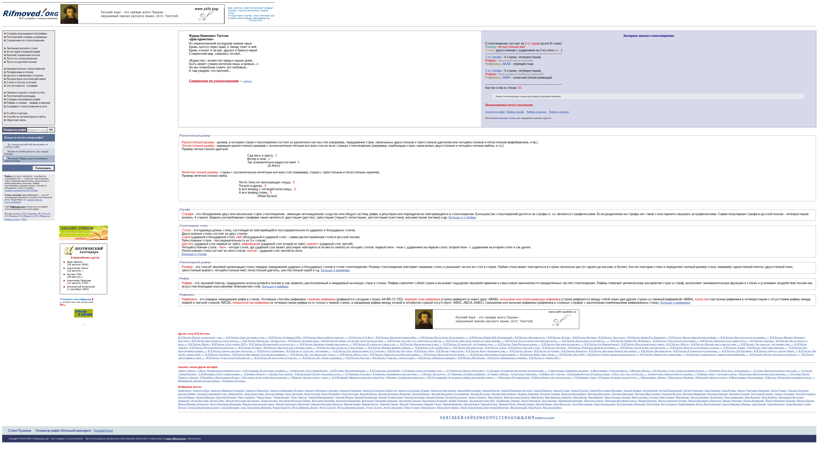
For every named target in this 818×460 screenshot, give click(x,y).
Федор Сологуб (327, 407)
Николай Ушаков (525, 404)
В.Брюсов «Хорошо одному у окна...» (310, 377)
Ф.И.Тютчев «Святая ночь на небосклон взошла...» (396, 354)
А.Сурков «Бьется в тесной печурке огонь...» (776, 370)
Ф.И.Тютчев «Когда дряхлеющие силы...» (487, 351)
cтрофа (496, 57)
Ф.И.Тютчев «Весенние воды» (468, 347)
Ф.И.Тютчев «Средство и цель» (524, 347)
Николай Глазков (352, 404)
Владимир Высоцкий (622, 394)
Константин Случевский (435, 401)
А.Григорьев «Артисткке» (524, 374)
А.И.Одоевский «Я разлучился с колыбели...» (265, 370)
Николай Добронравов (411, 404)
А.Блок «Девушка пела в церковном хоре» (219, 370)
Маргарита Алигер (593, 401)
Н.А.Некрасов (26, 216)
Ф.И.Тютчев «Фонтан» (559, 337)
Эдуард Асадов (374, 407)
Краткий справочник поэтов (23, 55)
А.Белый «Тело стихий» (280, 374)
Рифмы (602, 283)
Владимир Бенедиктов (599, 394)
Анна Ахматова (712, 390)
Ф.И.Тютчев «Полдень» (358, 358)
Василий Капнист (421, 394)
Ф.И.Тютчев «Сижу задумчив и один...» (246, 337)
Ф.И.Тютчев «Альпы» (734, 347)
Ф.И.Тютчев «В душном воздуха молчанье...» (696, 351)
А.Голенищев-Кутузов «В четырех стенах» (589, 374)
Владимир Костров (671, 394)
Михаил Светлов (805, 401)
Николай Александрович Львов (258, 404)
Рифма (8, 176)
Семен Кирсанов (775, 404)
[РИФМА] (30, 20)
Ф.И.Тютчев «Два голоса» (612, 337)
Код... (63, 304)
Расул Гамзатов (669, 404)
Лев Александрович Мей (481, 401)
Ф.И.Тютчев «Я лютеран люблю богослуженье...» (593, 347)
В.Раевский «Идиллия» (233, 381)
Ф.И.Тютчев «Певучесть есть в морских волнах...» (289, 347)
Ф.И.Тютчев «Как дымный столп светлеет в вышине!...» (260, 354)
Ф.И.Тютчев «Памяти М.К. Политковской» (491, 337)
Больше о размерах (335, 270)
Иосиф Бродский (199, 401)
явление (258, 8)
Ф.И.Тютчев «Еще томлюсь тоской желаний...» (494, 354)
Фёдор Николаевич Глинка (350, 407)
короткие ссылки (507, 118)
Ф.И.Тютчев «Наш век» (762, 341)
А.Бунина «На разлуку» (434, 374)
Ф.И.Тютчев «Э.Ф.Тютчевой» (737, 351)
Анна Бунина (729, 390)
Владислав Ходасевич (762, 394)
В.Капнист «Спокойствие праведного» (406, 377)
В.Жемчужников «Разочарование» (746, 377)
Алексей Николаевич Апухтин (516, 390)
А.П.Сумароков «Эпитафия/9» (385, 370)
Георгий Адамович (805, 394)
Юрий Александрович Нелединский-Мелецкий (484, 407)
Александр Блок (201, 390)
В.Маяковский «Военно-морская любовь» (199, 381)
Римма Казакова (686, 404)
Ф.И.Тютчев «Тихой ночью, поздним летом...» (644, 347)
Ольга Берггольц (561, 404)
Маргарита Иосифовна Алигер (621, 401)
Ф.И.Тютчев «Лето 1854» (572, 354)
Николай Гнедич (370, 404)
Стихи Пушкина (19, 430)
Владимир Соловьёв (739, 394)
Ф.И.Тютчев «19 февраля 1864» (285, 337)
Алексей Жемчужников (469, 390)
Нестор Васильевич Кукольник (225, 404)
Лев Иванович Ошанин (507, 401)
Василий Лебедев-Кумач (504, 394)
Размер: (491, 47)
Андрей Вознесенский (670, 390)
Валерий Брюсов (368, 394)
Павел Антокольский (604, 404)
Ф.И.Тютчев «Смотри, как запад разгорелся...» (231, 351)
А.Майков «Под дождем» (552, 374)
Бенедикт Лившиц (274, 394)
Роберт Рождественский (708, 404)
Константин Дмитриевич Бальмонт (379, 401)
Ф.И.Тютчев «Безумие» (554, 347)
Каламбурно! (103, 430)
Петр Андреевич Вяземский (631, 404)
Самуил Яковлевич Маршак (736, 404)
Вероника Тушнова (550, 394)
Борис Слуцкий (312, 394)
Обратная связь (16, 120)
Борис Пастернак (294, 394)
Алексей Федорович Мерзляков (606, 390)
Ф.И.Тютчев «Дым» (424, 351)
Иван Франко (682, 397)
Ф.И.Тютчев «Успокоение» (271, 351)
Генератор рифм (14, 129)
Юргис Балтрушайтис (448, 407)
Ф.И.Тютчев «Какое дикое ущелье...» (538, 354)
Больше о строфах (462, 217)
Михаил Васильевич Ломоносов (704, 401)
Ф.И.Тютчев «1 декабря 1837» (544, 358)
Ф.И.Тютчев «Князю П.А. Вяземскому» (647, 337)
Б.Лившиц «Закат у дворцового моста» (717, 374)
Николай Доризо (432, 404)
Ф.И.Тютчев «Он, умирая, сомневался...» (323, 358)
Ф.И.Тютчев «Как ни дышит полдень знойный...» (694, 337)
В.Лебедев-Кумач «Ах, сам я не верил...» (552, 377)
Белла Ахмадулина (254, 394)
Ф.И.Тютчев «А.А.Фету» (361, 337)
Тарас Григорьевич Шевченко (256, 407)
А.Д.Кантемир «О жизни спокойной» (467, 374)
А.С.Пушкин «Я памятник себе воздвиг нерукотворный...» (516, 370)
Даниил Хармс (263, 397)
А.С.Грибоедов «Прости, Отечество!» (465, 370)
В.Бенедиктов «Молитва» (681, 377)
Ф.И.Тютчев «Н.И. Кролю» (471, 358)
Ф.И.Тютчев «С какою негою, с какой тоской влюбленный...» (717, 354)
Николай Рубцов (507, 404)
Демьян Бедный (281, 397)
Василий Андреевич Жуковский (394, 394)
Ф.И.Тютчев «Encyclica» (399, 351)
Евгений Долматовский (391, 397)
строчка (242, 10)
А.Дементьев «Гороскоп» (358, 374)
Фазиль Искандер (281, 407)
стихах (512, 87)
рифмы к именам (40, 102)
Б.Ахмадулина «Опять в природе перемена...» (671, 374)
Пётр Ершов (653, 404)
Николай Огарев (489, 404)
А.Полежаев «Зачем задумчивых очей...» (423, 370)
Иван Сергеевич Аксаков (617, 397)
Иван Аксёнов (495, 397)
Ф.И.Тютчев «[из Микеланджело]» (602, 344)
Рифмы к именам (536, 111)
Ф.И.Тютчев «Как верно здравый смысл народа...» (325, 344)
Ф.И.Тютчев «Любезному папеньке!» (437, 358)
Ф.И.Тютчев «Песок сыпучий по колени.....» (446, 354)
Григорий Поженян (226, 397)
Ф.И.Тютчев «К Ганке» (250, 347)
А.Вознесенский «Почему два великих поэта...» (319, 374)
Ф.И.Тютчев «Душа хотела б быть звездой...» (229, 358)
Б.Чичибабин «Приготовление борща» (220, 377)
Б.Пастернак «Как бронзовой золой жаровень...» (763, 374)
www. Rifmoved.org (176, 438)
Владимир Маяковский (694, 394)
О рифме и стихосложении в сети (27, 106)
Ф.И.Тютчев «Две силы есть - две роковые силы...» (767, 344)
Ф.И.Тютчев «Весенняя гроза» (530, 337)
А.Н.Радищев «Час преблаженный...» (349, 370)
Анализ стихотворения (507, 96)
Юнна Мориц (428, 407)
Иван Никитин (595, 397)
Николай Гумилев (389, 404)
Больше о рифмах (275, 286)
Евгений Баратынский (366, 397)
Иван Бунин (537, 397)
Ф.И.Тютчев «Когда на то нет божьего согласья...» (696, 347)
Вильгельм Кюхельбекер (573, 394)
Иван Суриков (667, 397)
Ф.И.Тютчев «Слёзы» (496, 347)
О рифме (32, 85)
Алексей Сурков (561, 390)
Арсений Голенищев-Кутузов (211, 394)
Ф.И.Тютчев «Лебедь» (678, 344)
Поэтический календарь (21, 96)
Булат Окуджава (350, 394)
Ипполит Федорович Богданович (242, 401)
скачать (247, 81)
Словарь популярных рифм (23, 99)
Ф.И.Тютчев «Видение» (585, 337)
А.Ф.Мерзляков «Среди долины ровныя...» (220, 374)
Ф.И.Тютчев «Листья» (521, 351)
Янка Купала (535, 407)
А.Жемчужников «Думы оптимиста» (609, 370)
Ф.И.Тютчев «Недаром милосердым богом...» (213, 347)
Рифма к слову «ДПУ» (16, 219)
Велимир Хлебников (528, 394)
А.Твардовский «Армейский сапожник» (568, 370)
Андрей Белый (650, 390)
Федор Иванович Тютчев (305, 407)
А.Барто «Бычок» (187, 370)
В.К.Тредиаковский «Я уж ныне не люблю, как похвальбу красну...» (462, 377)
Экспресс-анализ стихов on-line (26, 92)
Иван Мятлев (580, 397)
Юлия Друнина (412, 407)
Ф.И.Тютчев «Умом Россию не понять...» (519, 344)
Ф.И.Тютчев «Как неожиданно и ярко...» (421, 344)
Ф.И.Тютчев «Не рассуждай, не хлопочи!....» (277, 358)
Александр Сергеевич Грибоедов (379, 390)
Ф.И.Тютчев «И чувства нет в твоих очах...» (375, 344)
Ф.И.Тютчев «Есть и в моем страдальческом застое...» (532, 341)
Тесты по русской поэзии (22, 61)
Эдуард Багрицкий (392, 407)
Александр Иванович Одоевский (227, 390)
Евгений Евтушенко (414, 397)
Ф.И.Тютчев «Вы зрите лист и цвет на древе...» (715, 344)
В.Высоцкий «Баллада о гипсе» (711, 377)
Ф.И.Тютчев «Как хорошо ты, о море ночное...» (216, 341)
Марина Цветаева (647, 401)
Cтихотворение (496, 43)
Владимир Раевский (717, 394)
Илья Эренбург (769, 397)
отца (231, 13)
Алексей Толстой (579, 390)
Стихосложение (13, 195)
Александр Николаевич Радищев (286, 390)
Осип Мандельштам (582, 404)
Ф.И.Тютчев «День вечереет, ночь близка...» (675, 341)
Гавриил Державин (784, 394)
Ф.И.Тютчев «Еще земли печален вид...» (562, 344)
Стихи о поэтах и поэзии (21, 82)
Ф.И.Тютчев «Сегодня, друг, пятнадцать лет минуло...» (415, 341)
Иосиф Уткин (217, 401)
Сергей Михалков (230, 407)
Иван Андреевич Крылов (516, 397)
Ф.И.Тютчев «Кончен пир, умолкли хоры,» (265, 341)
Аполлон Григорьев (798, 390)
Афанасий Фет (235, 394)
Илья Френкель (752, 397)
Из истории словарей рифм (23, 51)
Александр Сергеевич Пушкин (413, 390)
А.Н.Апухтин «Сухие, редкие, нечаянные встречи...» (679, 370)
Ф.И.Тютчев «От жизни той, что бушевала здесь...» (469, 344)
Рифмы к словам (17, 102)
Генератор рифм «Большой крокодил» (63, 430)
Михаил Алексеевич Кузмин (672, 401)
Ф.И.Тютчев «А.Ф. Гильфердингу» (433, 347)
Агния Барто (184, 390)
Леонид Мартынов (530, 401)
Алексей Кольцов (491, 390)
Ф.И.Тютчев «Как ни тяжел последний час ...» (585, 341)
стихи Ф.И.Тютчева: (198, 333)
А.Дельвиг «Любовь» (498, 374)
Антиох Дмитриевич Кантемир (753, 390)
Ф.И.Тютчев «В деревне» (547, 351)
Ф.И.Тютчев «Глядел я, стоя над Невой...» (775, 351)
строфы (29, 188)
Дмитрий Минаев (344, 397)
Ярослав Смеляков (552, 407)
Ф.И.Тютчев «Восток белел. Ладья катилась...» (444, 337)
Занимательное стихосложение (26, 68)
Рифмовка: (493, 64)
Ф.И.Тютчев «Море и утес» (354, 354)
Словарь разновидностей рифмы (27, 33)
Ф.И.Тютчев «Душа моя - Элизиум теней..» (394, 358)
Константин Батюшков (323, 401)
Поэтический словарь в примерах (27, 37)
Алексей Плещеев (542, 390)
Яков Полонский (518, 407)
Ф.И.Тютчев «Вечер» (199, 344)
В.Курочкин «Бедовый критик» (514, 377)
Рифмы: (491, 60)
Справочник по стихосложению (26, 40)
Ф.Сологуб (44, 214)
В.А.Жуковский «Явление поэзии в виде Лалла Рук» (358, 377)
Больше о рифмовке (675, 302)
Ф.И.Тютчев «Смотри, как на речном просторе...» (612, 354)
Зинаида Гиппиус (477, 397)
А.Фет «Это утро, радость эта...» (629, 374)
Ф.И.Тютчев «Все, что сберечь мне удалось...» (314, 354)
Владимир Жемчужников (647, 394)
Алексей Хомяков (632, 390)
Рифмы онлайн (515, 111)
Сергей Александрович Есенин (203, 407)
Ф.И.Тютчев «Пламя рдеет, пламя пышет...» (662, 354)
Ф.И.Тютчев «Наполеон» (574, 351)
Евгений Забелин (435, 397)
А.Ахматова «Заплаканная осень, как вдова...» (396, 374)
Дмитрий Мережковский (320, 397)
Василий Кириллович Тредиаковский (450, 394)
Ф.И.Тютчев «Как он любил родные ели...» (325, 337)
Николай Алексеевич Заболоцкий (292, 404)
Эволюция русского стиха (22, 48)
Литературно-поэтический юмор (26, 79)
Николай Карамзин (452, 404)
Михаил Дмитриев (732, 401)
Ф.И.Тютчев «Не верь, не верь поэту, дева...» (201, 337)
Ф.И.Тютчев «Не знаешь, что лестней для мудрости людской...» (353, 341)
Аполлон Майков (186, 394)
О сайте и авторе (17, 113)
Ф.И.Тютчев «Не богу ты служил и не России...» (774, 354)
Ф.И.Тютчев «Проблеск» (217, 354)
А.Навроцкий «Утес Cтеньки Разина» (309, 370)
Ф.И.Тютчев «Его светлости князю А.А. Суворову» (359, 351)
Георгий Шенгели (205, 397)
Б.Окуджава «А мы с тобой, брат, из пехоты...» (266, 377)
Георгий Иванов (186, 397)
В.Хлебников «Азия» (585, 377)
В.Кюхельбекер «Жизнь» (653, 377)
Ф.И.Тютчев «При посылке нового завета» (643, 344)
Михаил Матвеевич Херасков (780, 401)
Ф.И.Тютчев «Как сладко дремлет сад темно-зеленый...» (474, 341)
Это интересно (16, 85)
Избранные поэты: (190, 386)
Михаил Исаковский (753, 401)
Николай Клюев (471, 404)
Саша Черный (759, 404)
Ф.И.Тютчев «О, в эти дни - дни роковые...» (308, 351)
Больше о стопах (194, 254)
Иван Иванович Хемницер (558, 397)
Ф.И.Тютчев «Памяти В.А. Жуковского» (631, 341)
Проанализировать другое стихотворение (509, 104)
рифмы (268, 8)
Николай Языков (544, 404)
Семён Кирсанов (794, 404)
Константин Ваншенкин (348, 401)
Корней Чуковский (458, 401)
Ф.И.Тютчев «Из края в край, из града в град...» (273, 344)
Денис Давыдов (299, 397)
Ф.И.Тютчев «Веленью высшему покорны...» (390, 347)
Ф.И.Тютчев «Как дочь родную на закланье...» (744, 337)
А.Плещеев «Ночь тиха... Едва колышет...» (730, 370)
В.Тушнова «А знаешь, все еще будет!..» (618, 377)
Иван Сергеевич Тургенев (645, 397)
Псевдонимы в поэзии (20, 72)
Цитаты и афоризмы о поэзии (25, 75)
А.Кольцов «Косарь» (640, 370)
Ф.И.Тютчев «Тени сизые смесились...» (767, 347)
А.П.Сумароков (29, 214)
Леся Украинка (549, 401)
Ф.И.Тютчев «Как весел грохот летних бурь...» (724, 341)
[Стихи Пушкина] (142, 22)
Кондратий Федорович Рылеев (294, 401)
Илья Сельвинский (733, 397)
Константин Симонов (410, 401)
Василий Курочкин (480, 394)
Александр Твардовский (443, 390)
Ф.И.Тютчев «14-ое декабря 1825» (229, 344)
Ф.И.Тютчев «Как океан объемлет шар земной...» (614, 351)
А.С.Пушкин (11, 216)
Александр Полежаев (350, 390)
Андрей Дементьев (693, 390)
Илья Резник (716, 397)
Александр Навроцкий (257, 390)
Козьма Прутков (269, 401)
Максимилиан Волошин (570, 401)
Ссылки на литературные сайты (26, 116)
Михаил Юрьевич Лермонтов (193, 404)
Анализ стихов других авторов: (198, 367)
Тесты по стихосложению (22, 58)
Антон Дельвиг (778, 390)
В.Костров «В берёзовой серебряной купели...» (790, 377)
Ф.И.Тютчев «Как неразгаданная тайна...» (397, 337)
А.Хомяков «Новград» (255, 374)
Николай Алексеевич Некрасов (326, 404)
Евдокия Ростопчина (456, 397)
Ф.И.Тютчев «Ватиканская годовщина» (507, 358)
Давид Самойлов (246, 397)
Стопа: (490, 50)
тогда (233, 15)
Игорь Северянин (700, 397)
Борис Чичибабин (331, 394)
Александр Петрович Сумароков (321, 390)
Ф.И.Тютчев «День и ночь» (450, 351)
